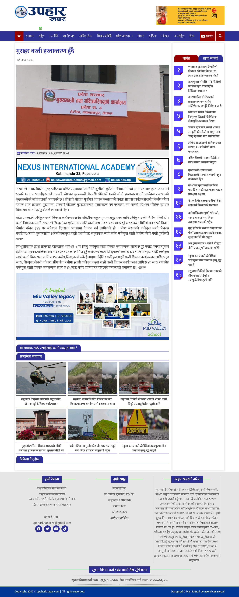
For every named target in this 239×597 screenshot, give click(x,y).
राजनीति (53, 36)
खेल (191, 36)
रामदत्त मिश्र (119, 506)
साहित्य (152, 36)
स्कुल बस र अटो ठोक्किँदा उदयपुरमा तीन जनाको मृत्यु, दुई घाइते (144, 448)
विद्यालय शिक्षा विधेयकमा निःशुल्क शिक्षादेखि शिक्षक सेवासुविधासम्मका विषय (202, 117)
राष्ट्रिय (41, 36)
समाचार (30, 36)
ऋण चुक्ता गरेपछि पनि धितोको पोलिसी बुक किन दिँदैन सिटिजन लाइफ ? (204, 86)
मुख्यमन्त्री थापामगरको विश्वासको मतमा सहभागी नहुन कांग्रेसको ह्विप (204, 175)
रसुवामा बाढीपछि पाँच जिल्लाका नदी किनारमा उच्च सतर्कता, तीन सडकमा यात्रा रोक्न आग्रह (92, 401)
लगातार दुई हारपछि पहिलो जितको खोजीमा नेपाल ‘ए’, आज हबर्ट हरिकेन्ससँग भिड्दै (203, 71)
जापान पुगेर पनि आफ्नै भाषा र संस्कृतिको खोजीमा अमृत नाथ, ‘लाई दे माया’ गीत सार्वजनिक (204, 132)
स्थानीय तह (68, 36)
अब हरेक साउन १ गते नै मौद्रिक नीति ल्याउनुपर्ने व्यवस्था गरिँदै (204, 246)
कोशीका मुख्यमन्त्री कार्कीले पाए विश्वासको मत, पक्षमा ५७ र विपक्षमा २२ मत (205, 190)
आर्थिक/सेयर (85, 36)
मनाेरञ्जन (165, 36)
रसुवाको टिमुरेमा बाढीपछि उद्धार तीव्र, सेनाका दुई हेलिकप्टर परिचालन (41, 401)
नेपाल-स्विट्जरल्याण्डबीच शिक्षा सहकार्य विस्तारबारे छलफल (205, 203)
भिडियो (209, 36)
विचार (141, 36)
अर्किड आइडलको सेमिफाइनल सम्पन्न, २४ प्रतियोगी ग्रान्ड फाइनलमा (204, 147)
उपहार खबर (27, 60)
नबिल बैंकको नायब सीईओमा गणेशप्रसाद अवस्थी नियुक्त (203, 160)
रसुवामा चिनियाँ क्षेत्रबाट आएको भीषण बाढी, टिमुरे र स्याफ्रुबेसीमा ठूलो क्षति (144, 401)
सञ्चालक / (114, 500)
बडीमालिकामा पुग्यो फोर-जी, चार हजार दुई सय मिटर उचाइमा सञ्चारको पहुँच (92, 448)
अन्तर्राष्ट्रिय (179, 36)
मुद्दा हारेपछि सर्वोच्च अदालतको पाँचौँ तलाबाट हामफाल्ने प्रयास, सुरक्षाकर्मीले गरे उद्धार (41, 448)
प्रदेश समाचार (123, 36)
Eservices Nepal (214, 591)
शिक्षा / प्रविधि (104, 36)
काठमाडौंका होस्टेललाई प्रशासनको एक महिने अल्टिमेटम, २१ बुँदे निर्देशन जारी (205, 101)
